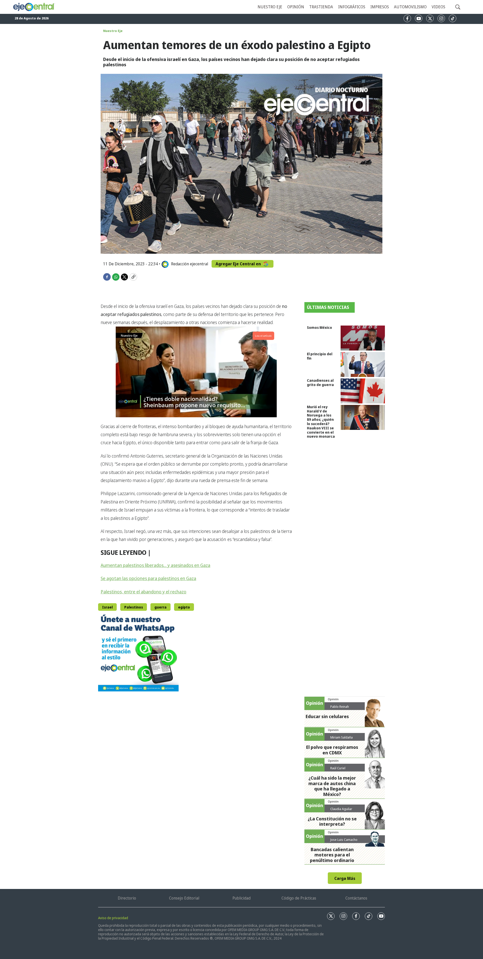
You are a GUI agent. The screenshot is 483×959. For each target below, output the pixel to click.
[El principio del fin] (363, 364)
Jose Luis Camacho (343, 839)
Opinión (295, 7)
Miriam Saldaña (341, 737)
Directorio (127, 898)
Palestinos (133, 607)
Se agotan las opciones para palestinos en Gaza (148, 578)
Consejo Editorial (184, 898)
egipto (184, 607)
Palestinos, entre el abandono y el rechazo (143, 592)
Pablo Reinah (339, 706)
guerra (160, 607)
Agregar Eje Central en (239, 264)
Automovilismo (410, 7)
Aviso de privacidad (113, 917)
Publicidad (241, 898)
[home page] (34, 7)
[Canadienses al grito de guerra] (363, 390)
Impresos (379, 7)
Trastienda (321, 7)
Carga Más (344, 878)
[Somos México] (363, 338)
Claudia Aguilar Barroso (341, 811)
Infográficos (351, 7)
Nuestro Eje (113, 30)
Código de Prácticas (298, 898)
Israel (107, 607)
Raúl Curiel (337, 768)
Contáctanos (356, 898)
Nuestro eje (270, 7)
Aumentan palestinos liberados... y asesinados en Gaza (155, 565)
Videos (438, 7)
